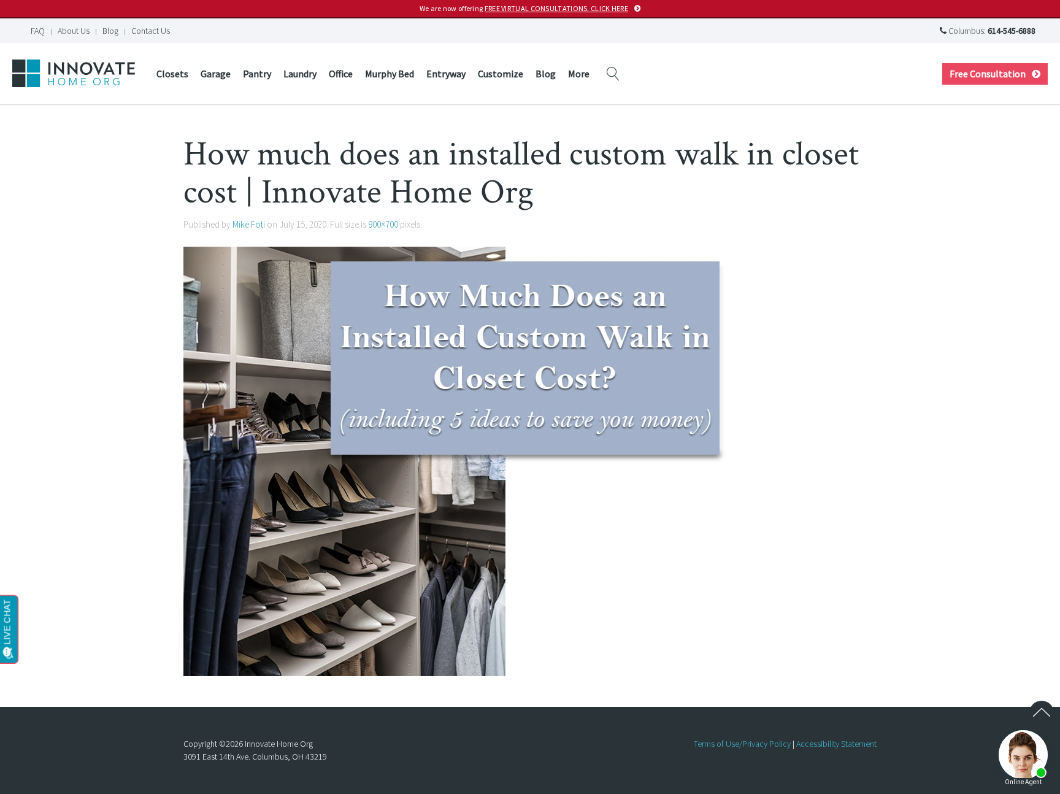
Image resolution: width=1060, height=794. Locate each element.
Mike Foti (248, 224)
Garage (216, 73)
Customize (500, 73)
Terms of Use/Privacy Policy (742, 743)
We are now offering (524, 8)
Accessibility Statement (836, 743)
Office (341, 73)
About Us (74, 30)
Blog (110, 30)
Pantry (257, 73)
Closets (172, 73)
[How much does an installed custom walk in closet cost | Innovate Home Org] (459, 460)
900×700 (383, 224)
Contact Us (150, 30)
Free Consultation (988, 73)
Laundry (300, 73)
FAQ (38, 30)
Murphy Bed (389, 73)
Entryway (446, 73)
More (579, 73)
